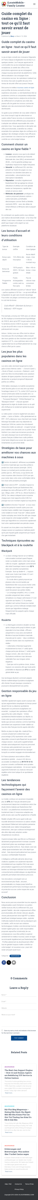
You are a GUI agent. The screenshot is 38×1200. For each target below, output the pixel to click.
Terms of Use (29, 1184)
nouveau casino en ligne (25, 88)
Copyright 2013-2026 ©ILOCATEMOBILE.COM (19, 1195)
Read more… (9, 1093)
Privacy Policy (19, 1189)
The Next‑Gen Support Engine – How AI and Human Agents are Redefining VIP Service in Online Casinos (19, 1074)
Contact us (18, 1184)
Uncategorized (15, 955)
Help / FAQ (8, 1184)
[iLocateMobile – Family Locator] (17, 4)
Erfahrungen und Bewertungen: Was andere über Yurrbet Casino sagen (17, 1151)
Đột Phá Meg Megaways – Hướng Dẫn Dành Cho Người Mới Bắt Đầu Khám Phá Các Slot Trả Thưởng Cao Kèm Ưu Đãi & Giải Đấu (18, 1114)
